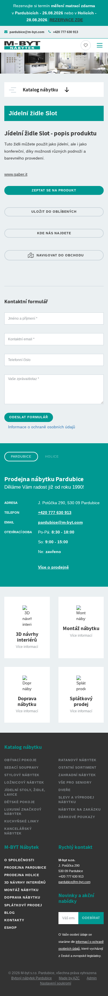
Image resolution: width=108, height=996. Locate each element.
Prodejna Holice (21, 875)
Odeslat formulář (28, 417)
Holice (52, 456)
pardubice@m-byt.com (27, 32)
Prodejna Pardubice (25, 867)
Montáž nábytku (21, 890)
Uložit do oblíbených (54, 211)
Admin (92, 978)
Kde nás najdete (54, 233)
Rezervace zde (66, 20)
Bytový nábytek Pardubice (31, 978)
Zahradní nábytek (77, 775)
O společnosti (19, 860)
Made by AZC (69, 978)
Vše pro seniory (75, 782)
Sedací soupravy (21, 767)
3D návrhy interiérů (25, 882)
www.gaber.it (15, 174)
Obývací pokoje (20, 760)
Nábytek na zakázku (79, 809)
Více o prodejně (53, 567)
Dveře (64, 790)
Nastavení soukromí (55, 983)
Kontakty (14, 920)
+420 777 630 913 (65, 32)
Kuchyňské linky (21, 821)
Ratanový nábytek (77, 760)
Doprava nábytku (22, 897)
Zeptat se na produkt (54, 190)
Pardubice (21, 456)
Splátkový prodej (23, 905)
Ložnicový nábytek (24, 782)
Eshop (10, 927)
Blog (9, 912)
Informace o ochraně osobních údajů (41, 427)
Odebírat (91, 918)
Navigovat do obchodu (60, 255)
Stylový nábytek (21, 775)
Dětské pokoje (19, 802)
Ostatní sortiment (77, 767)
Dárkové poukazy (76, 817)
